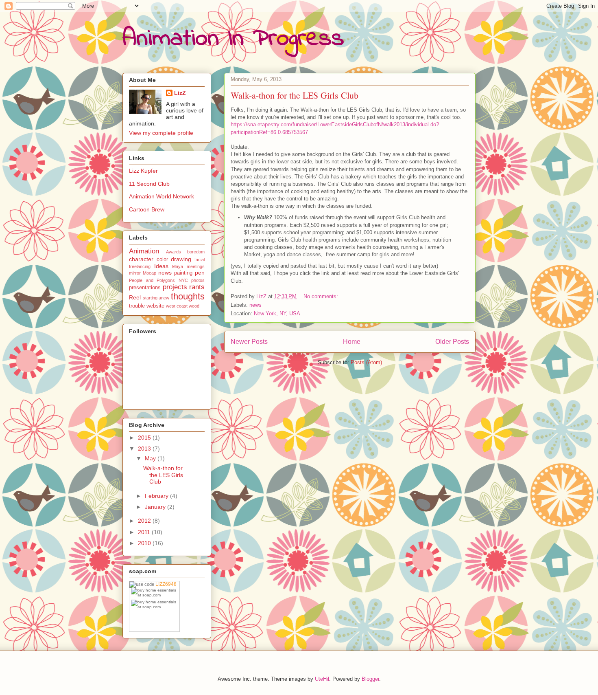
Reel (135, 297)
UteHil (322, 679)
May (151, 458)
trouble (137, 306)
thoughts (188, 296)
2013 (145, 448)
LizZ (180, 93)
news (255, 305)
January (156, 507)
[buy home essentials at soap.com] (155, 592)
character (141, 259)
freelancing (140, 266)
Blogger (370, 679)
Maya (177, 266)
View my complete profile (161, 133)
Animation (144, 251)
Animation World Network (161, 196)
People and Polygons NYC (158, 280)
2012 (145, 520)
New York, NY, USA (277, 313)
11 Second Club (149, 183)
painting (183, 273)
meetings (196, 266)
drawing (181, 259)
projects (175, 287)
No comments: (321, 296)
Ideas (161, 266)
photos (198, 280)
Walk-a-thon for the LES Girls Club (294, 95)
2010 (145, 543)
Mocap (149, 273)
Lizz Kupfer (143, 170)
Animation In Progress (233, 39)
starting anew (156, 297)
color (162, 259)
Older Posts (452, 341)
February (157, 496)
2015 (145, 437)
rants (197, 287)
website (155, 306)
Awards (173, 251)
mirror (135, 273)
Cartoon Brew (146, 209)
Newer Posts (249, 341)
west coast (177, 306)
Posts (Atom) (366, 362)
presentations (145, 287)
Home (351, 341)
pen (200, 272)
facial (199, 259)
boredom (196, 251)
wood (194, 306)
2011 (145, 532)
